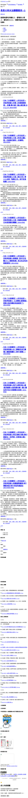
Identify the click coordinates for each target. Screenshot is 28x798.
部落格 (5, 29)
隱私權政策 (24, 778)
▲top (2, 130)
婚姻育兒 (12, 25)
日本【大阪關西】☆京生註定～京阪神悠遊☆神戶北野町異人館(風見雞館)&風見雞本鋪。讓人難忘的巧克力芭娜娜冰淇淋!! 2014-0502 (15, 387)
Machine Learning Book (12, 765)
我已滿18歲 (3, 795)
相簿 (4, 28)
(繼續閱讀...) (3, 120)
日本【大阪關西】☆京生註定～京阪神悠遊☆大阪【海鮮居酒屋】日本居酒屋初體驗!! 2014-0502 (15, 220)
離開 (8, 795)
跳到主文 (3, 14)
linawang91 (7, 774)
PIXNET (6, 778)
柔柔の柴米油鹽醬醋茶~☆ (13, 10)
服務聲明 (14, 779)
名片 (4, 31)
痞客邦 (8, 123)
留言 (11, 123)
